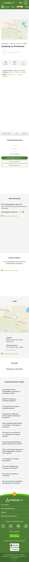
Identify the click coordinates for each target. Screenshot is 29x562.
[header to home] (8, 2)
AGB (26, 556)
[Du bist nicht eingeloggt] (26, 3)
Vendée (10, 74)
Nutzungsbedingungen (11, 554)
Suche (7, 7)
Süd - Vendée (17, 74)
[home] (14, 499)
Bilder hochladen (14, 165)
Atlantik (5, 76)
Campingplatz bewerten (14, 158)
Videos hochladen (14, 161)
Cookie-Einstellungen (17, 556)
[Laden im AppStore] (14, 545)
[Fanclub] (20, 7)
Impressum (22, 554)
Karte (13, 7)
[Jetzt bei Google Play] (14, 549)
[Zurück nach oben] (14, 494)
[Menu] (2, 6)
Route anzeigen (10, 350)
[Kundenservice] (20, 3)
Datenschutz (6, 556)
